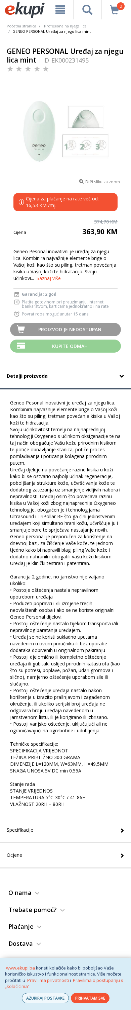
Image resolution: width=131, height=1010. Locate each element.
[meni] (60, 9)
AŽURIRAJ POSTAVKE (45, 998)
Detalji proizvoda (27, 376)
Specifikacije (20, 830)
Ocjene (14, 855)
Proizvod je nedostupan (69, 329)
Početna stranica (21, 25)
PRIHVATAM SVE (90, 998)
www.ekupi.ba (20, 968)
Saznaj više (49, 278)
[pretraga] (87, 9)
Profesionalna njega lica (65, 25)
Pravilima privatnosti (48, 980)
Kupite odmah (70, 346)
